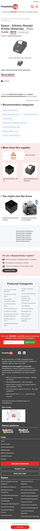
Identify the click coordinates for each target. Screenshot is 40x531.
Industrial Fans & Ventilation (29, 505)
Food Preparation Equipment (29, 499)
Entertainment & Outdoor (28, 493)
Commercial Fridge (10, 311)
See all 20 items (30, 155)
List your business (20, 463)
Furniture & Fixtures (26, 502)
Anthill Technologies (14, 36)
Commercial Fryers (6, 515)
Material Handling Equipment (29, 508)
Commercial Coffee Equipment (10, 504)
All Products (5, 19)
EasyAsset (22, 394)
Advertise (36, 1)
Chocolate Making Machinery (9, 495)
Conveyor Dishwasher (28, 303)
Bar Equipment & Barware (8, 487)
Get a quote (20, 527)
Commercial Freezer (10, 309)
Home (2, 441)
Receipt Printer (5, 21)
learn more (10, 271)
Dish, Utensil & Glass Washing (29, 490)
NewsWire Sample (6, 456)
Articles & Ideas (5, 444)
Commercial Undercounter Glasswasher (26, 298)
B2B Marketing (5, 450)
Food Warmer (25, 306)
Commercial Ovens (26, 487)
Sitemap (3, 459)
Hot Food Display (27, 309)
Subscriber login (20, 473)
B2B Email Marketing (7, 453)
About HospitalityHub (7, 447)
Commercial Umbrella (28, 294)
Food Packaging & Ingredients (30, 496)
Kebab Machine (26, 311)
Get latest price (23, 32)
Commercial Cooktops (7, 507)
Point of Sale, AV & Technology (19, 19)
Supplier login (20, 469)
